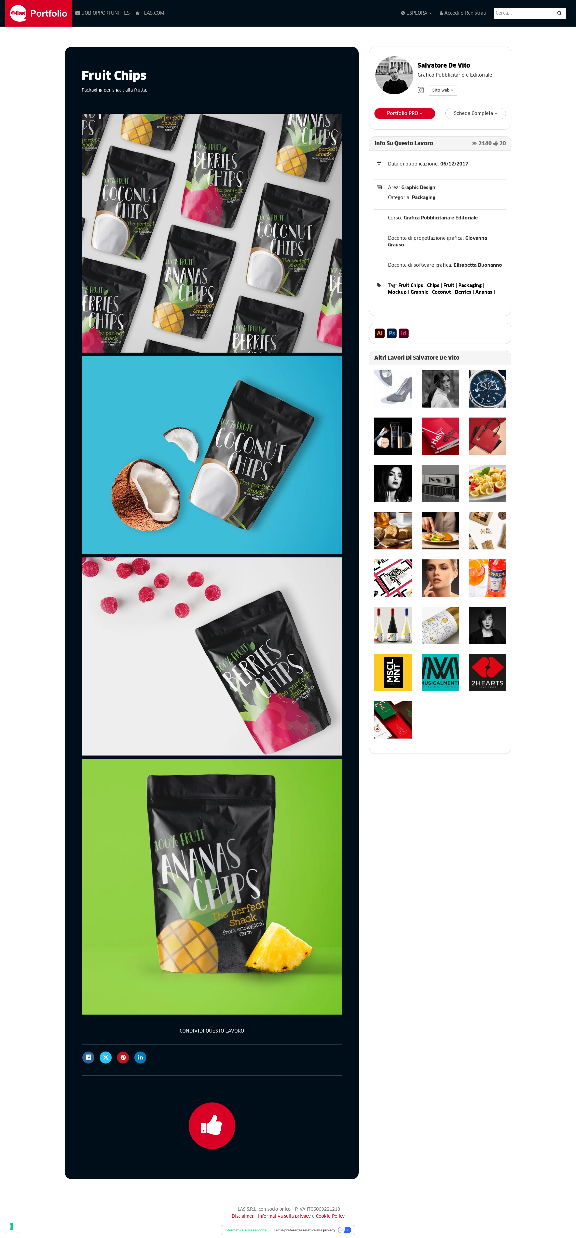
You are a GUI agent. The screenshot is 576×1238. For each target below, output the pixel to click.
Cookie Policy (330, 1216)
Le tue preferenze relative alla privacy (304, 1230)
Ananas (483, 292)
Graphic (419, 292)
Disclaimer (243, 1216)
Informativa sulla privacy (285, 1216)
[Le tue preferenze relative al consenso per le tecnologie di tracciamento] (11, 1226)
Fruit (448, 285)
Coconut (441, 292)
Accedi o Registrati (464, 13)
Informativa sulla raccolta (246, 1230)
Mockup (397, 292)
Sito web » (443, 91)
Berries (463, 292)
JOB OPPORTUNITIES (105, 13)
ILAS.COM (152, 13)
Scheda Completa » (475, 113)
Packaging (470, 285)
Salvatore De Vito (444, 66)
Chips (433, 285)
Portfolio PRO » (404, 113)
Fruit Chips (410, 285)
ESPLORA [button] (417, 13)
